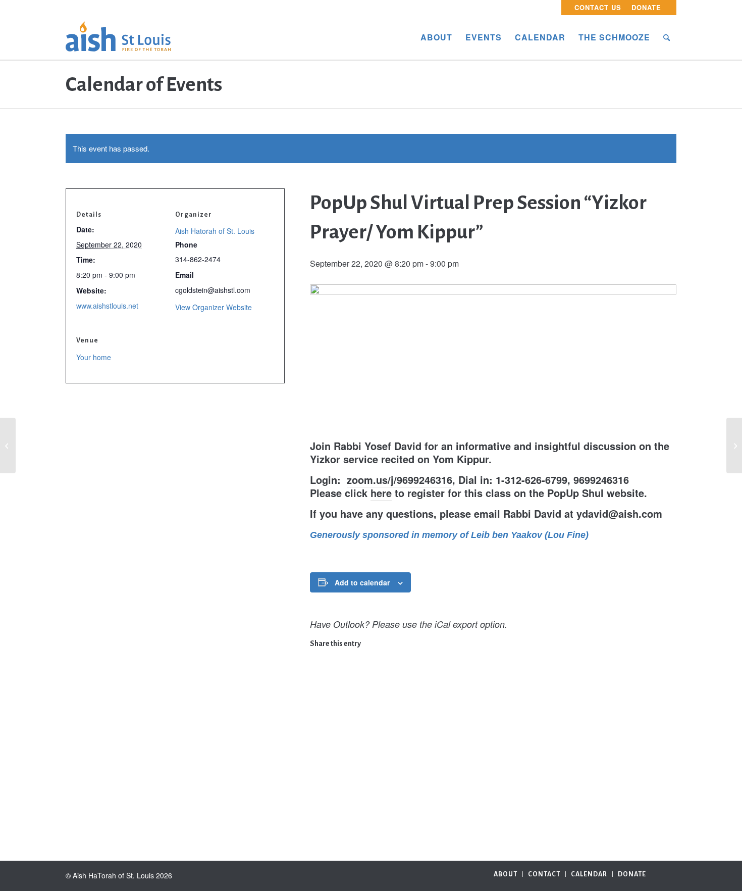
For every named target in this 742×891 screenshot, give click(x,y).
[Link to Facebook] (668, 873)
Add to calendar (362, 582)
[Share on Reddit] (317, 767)
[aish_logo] (118, 37)
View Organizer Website (213, 307)
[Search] (666, 37)
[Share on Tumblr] (317, 735)
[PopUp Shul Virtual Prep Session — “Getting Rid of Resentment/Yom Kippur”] (734, 445)
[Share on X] (317, 671)
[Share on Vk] (317, 751)
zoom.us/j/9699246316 (399, 479)
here (381, 492)
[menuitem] (597, 7)
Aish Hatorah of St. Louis (214, 231)
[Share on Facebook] (317, 655)
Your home (93, 357)
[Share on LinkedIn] (317, 719)
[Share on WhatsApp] (317, 687)
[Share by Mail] (317, 783)
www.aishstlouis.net (107, 306)
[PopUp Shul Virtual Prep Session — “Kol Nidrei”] (8, 445)
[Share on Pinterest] (317, 703)
